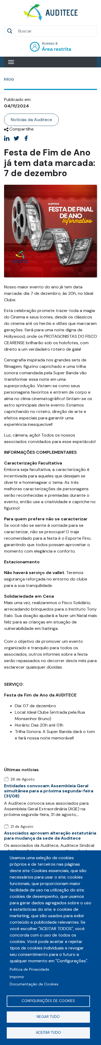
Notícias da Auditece (31, 119)
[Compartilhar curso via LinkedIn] (6, 138)
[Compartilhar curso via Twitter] (16, 138)
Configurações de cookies (48, 1001)
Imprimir (17, 977)
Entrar (50, 46)
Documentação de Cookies (34, 984)
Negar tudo (48, 1016)
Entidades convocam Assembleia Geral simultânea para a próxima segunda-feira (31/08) (48, 791)
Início (9, 79)
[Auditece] (51, 12)
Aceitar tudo (48, 1032)
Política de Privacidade (29, 969)
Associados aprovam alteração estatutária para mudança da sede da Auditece (50, 835)
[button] (50, 231)
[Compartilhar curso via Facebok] (26, 138)
